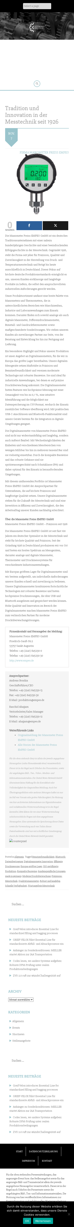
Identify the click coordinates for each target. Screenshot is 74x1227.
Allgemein (19, 856)
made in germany (13, 876)
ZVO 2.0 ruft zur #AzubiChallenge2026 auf (36, 975)
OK (27, 1221)
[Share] (29, 225)
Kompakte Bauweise (27, 871)
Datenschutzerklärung (43, 1151)
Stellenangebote (21, 1040)
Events (16, 1027)
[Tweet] (55, 225)
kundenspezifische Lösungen (51, 871)
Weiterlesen (43, 1221)
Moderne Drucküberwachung (36, 876)
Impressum (28, 1160)
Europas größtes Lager (31, 866)
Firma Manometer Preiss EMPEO (44, 152)
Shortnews (18, 1034)
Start (19, 1151)
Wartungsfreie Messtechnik (41, 885)
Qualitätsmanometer (28, 881)
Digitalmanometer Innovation (38, 861)
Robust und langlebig (50, 881)
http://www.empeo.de (21, 660)
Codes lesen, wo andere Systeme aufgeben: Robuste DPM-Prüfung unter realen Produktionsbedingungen (35, 965)
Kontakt (47, 1160)
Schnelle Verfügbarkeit (16, 885)
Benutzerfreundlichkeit (43, 856)
